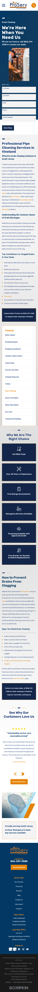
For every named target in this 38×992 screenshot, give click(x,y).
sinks (4, 601)
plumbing (5, 209)
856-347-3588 (18, 861)
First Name (6, 88)
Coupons (19, 908)
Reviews (19, 891)
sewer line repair (19, 678)
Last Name (6, 95)
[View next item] (22, 774)
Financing (19, 886)
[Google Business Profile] (11, 949)
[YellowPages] (23, 949)
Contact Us (19, 900)
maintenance (25, 591)
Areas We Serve (19, 867)
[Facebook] (19, 949)
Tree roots (8, 296)
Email (4, 103)
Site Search (19, 904)
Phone (5, 110)
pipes (4, 193)
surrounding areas (25, 200)
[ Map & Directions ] (19, 924)
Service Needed (8, 117)
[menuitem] (19, 335)
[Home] (18, 5)
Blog (19, 895)
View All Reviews (19, 782)
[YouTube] (27, 949)
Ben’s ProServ (16, 196)
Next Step (8, 128)
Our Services (19, 882)
